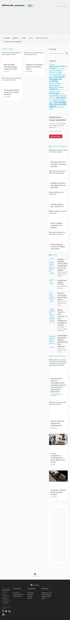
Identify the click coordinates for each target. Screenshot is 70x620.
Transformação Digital (46, 597)
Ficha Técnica (17, 596)
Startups (23, 38)
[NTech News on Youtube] (3, 614)
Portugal (54, 93)
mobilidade (60, 87)
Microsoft (53, 87)
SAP (50, 98)
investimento (53, 85)
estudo (59, 72)
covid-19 (58, 69)
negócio (53, 89)
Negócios (15, 38)
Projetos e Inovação (58, 146)
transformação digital (58, 105)
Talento (31, 38)
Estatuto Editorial (18, 594)
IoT (59, 85)
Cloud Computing (47, 594)
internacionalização (55, 83)
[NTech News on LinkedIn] (10, 611)
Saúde (53, 98)
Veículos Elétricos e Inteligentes (13, 41)
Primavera (61, 94)
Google (62, 74)
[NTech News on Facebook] (3, 611)
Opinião (53, 255)
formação (52, 75)
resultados (63, 96)
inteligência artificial (55, 80)
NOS (59, 89)
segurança (61, 97)
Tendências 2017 (46, 593)
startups (62, 100)
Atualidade (7, 38)
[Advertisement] (35, 22)
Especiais (45, 588)
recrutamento (54, 96)
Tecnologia (60, 102)
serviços (51, 100)
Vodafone (59, 107)
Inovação (59, 76)
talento (51, 102)
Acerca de (17, 588)
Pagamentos (58, 91)
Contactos (16, 593)
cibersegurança (57, 66)
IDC (53, 77)
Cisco (66, 66)
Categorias (31, 588)
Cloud (52, 68)
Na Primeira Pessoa (41, 38)
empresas (52, 72)
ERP (56, 72)
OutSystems (52, 91)
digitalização (52, 70)
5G (50, 64)
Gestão (58, 75)
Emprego (59, 71)
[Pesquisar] (66, 53)
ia (64, 74)
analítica (53, 64)
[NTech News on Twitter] (6, 611)
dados (63, 69)
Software (56, 100)
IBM (50, 77)
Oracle (61, 89)
